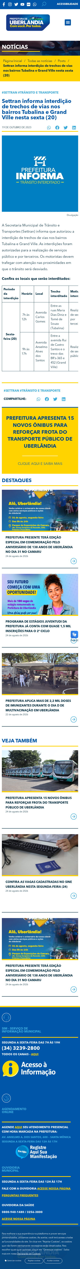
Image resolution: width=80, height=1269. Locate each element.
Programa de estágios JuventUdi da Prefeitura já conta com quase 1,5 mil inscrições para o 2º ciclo (38, 626)
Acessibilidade (67, 4)
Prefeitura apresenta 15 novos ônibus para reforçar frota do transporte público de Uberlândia (40, 432)
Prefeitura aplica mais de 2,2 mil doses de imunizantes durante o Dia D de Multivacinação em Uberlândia (38, 706)
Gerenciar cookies (14, 1261)
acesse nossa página (54, 1189)
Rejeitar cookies (34, 1261)
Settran (10, 92)
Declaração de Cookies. (29, 1254)
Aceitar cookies (53, 1261)
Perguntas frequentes (20, 1195)
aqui (35, 1054)
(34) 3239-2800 (21, 1048)
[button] (68, 22)
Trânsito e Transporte (39, 92)
